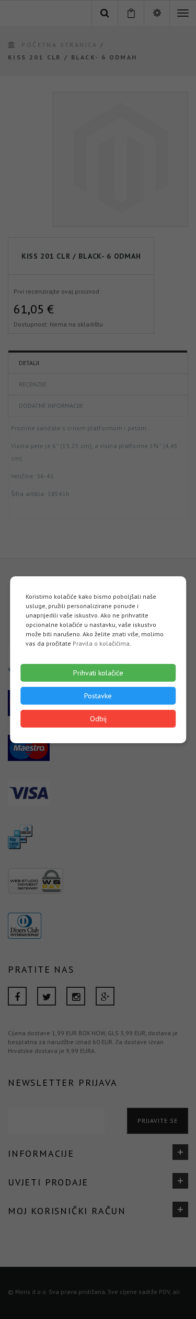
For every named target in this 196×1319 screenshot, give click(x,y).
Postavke (98, 695)
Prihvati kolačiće (98, 672)
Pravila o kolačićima (101, 643)
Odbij (98, 718)
